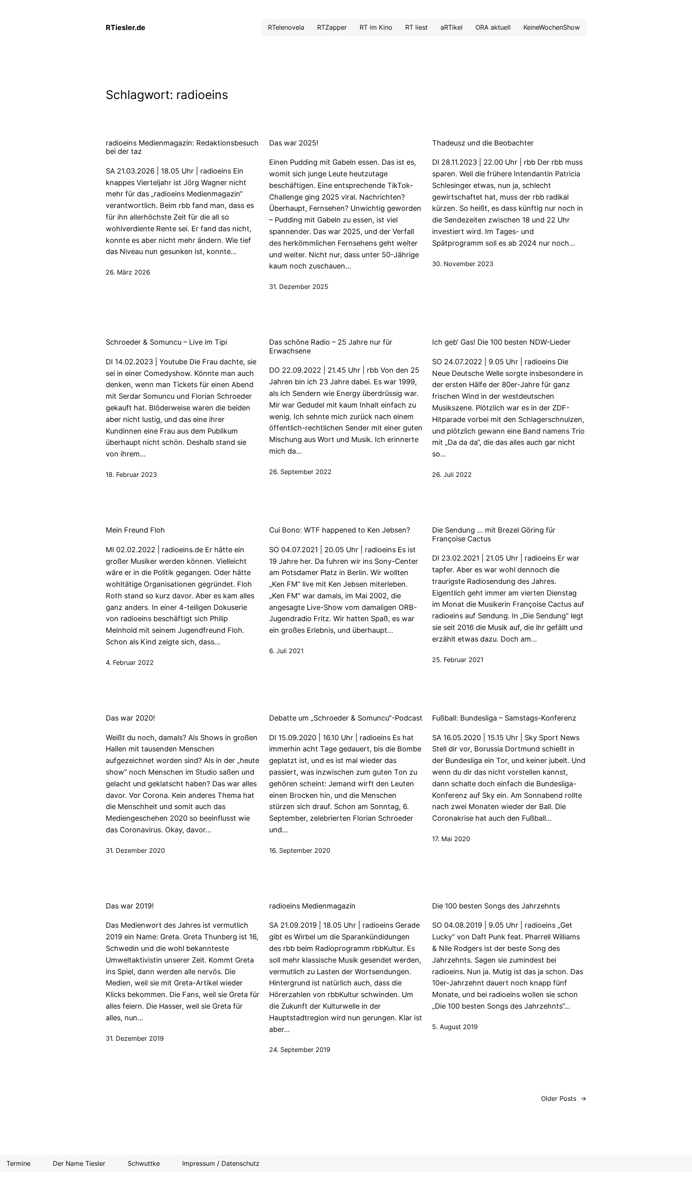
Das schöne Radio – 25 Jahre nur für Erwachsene (330, 346)
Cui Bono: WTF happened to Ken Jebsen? (339, 530)
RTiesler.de (125, 27)
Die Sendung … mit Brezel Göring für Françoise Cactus (493, 534)
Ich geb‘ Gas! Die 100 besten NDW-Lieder (501, 342)
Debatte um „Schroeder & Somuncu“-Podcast (345, 718)
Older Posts (563, 1098)
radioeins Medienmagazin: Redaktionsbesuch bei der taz (182, 147)
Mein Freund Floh (135, 530)
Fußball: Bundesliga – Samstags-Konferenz (504, 718)
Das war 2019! (130, 906)
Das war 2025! (293, 143)
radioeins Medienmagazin (312, 906)
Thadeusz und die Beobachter (483, 143)
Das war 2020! (130, 718)
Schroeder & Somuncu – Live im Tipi (166, 342)
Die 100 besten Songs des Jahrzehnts (496, 906)
